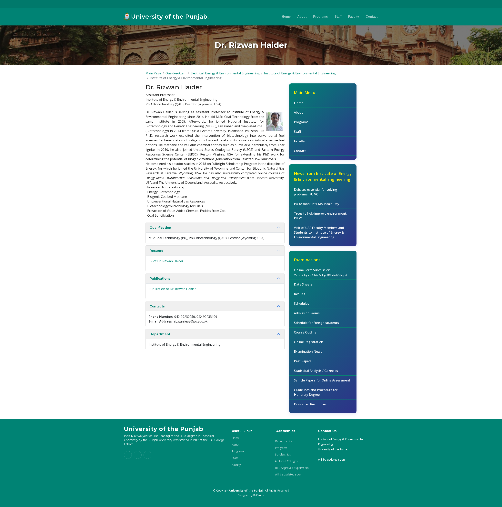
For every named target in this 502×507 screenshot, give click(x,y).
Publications (160, 278)
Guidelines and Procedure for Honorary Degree (315, 392)
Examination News (308, 351)
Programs (320, 16)
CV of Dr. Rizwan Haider (166, 261)
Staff (338, 16)
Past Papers (302, 361)
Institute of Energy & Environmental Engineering (300, 73)
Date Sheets (303, 284)
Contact (371, 16)
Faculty (353, 16)
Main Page (153, 73)
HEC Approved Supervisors (292, 467)
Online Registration (308, 342)
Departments (283, 441)
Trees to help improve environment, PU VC (320, 215)
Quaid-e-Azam (176, 73)
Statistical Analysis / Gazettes (316, 371)
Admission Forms (307, 313)
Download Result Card (310, 404)
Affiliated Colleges (286, 461)
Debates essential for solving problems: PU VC (315, 191)
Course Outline (305, 332)
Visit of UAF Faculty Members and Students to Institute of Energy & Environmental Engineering (319, 232)
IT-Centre (258, 495)
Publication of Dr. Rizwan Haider (172, 289)
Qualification (160, 228)
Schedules (301, 303)
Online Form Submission (320, 272)
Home (286, 16)
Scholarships (283, 454)
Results (299, 294)
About (301, 16)
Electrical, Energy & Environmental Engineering (225, 73)
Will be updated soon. (288, 474)
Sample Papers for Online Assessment (322, 380)
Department (160, 334)
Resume (156, 251)
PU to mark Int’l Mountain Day (316, 204)
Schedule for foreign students (316, 323)
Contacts (157, 306)
